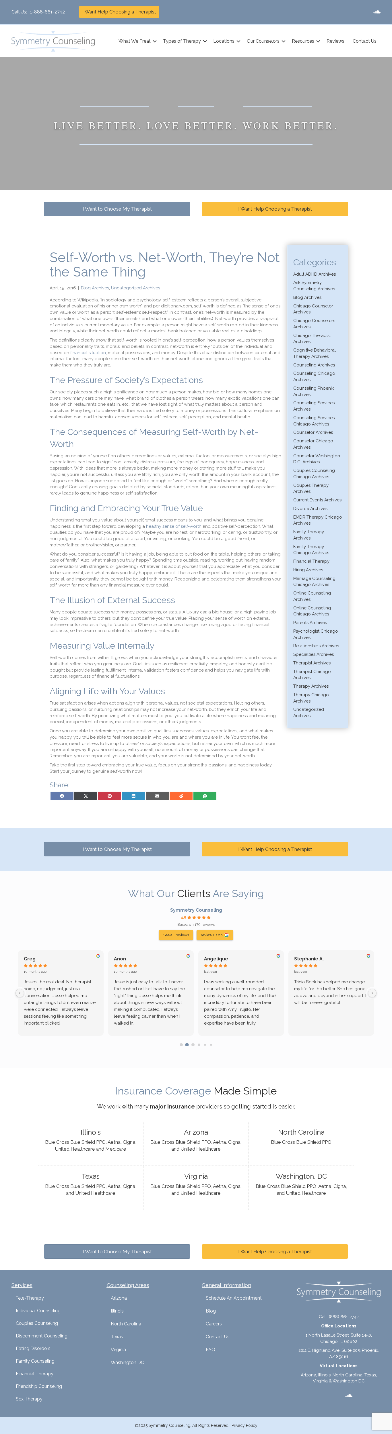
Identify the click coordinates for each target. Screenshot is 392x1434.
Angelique (216, 959)
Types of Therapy (182, 41)
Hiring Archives (308, 569)
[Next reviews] (372, 993)
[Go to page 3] (199, 1044)
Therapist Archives (312, 663)
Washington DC (127, 1362)
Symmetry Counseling (196, 910)
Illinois (117, 1311)
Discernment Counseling (41, 1336)
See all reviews (176, 935)
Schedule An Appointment (234, 1298)
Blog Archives (95, 288)
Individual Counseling (38, 1310)
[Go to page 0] (181, 1044)
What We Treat (135, 41)
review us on (212, 935)
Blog (211, 1311)
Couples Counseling (37, 1323)
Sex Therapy (29, 1399)
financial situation (88, 352)
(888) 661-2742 (344, 1316)
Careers (214, 1324)
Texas (117, 1336)
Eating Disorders (33, 1348)
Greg (30, 959)
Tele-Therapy (29, 1298)
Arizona (119, 1298)
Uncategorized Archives (135, 288)
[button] (155, 41)
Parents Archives (310, 622)
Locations (223, 41)
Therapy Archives (311, 686)
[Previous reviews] (19, 993)
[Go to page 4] (205, 1044)
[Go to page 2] (193, 1044)
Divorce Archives (310, 508)
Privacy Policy (244, 1425)
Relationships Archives (316, 645)
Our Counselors (263, 41)
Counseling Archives (314, 365)
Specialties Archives (313, 654)
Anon (120, 959)
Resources (303, 41)
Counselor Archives (313, 432)
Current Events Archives (317, 500)
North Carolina (126, 1324)
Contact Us (365, 41)
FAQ (210, 1349)
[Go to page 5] (211, 1044)
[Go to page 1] (187, 1044)
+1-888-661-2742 (46, 12)
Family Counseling (35, 1361)
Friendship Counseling (39, 1386)
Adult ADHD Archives (314, 274)
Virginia (118, 1349)
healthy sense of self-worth (173, 526)
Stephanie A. (309, 959)
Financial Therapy (311, 561)
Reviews (335, 41)
